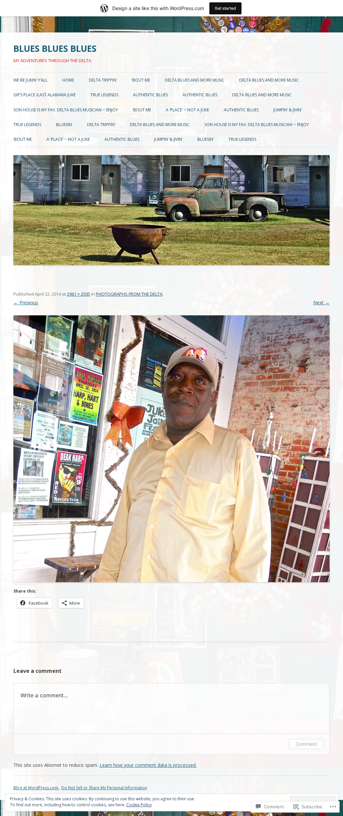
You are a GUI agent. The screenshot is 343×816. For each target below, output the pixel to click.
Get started (225, 8)
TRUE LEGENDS (104, 95)
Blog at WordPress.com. (36, 788)
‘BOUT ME (141, 80)
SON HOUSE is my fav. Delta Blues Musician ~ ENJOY (65, 110)
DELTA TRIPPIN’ (103, 80)
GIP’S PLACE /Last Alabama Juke (44, 95)
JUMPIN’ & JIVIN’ (287, 110)
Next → (321, 302)
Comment (306, 744)
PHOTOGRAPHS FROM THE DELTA (129, 294)
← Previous (25, 302)
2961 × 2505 (78, 294)
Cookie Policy (139, 805)
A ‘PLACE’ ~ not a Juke (187, 110)
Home (68, 80)
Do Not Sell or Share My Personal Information (104, 788)
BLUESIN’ (64, 124)
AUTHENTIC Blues (150, 95)
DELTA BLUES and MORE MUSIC (194, 80)
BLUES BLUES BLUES (54, 48)
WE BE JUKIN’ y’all (30, 80)
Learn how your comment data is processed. (148, 765)
